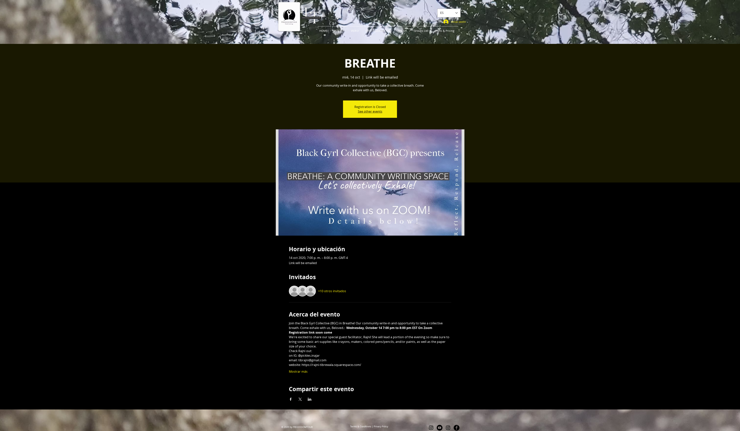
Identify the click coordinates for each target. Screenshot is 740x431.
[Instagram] (431, 428)
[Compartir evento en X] (300, 399)
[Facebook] (456, 428)
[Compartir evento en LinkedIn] (309, 399)
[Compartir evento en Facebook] (291, 399)
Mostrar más (298, 371)
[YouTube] (439, 428)
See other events (370, 111)
